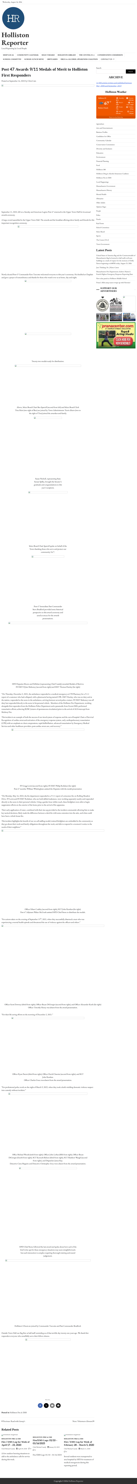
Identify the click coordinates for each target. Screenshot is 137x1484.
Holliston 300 (101, 169)
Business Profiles (102, 132)
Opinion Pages (101, 207)
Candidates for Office (103, 136)
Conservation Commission (110, 55)
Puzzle (98, 219)
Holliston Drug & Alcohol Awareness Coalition (112, 173)
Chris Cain (32, 81)
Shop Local (8, 55)
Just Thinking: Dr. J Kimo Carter (107, 267)
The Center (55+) (86, 55)
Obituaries (52, 59)
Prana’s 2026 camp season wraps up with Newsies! (113, 282)
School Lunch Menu (34, 59)
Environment (100, 157)
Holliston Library (67, 55)
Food (98, 165)
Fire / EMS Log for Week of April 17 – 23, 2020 (15, 1443)
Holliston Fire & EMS (18, 1412)
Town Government (103, 244)
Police (98, 215)
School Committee (12, 59)
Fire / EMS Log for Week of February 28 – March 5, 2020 (79, 1443)
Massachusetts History (104, 190)
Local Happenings (102, 182)
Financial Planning (102, 161)
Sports (98, 236)
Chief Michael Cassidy (8, 1449)
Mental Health (101, 194)
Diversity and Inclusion (104, 148)
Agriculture (100, 124)
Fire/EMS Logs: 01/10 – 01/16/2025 (45, 1441)
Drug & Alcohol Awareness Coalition (79, 59)
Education (99, 153)
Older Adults (100, 202)
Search (98, 68)
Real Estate (100, 223)
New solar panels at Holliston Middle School (111, 278)
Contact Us (106, 59)
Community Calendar (28, 55)
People (98, 211)
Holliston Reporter (15, 38)
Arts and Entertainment (104, 128)
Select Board (48, 55)
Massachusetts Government (105, 186)
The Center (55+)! (102, 240)
